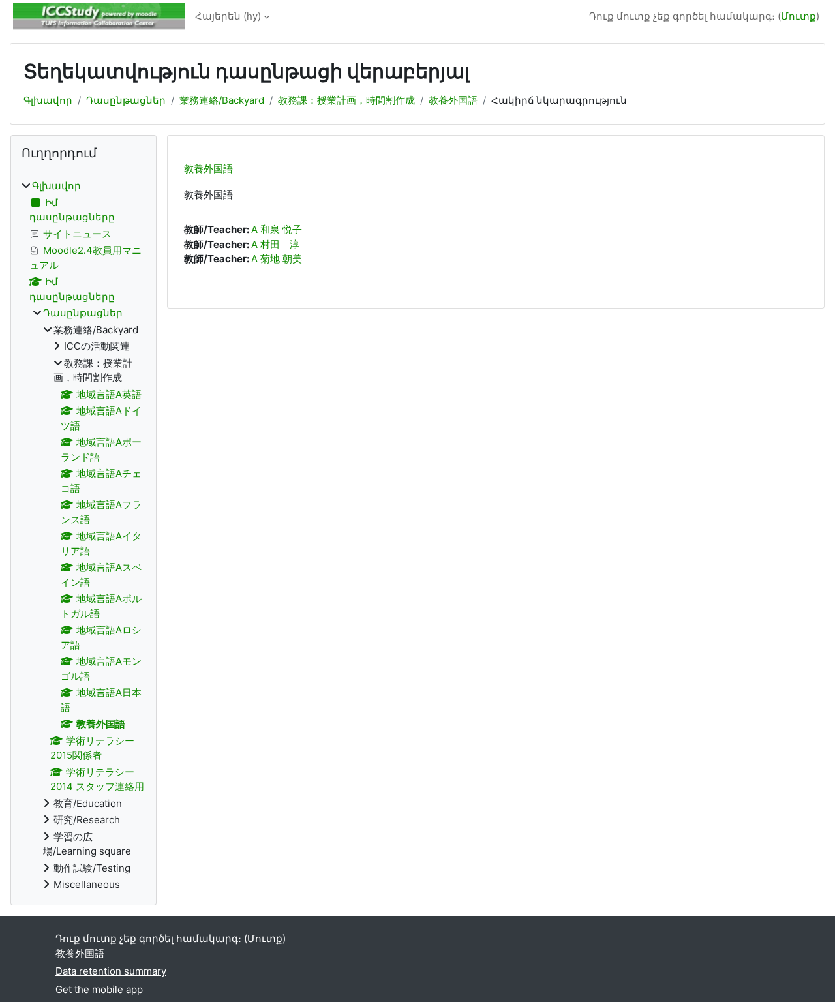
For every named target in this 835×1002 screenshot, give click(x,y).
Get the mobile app (99, 989)
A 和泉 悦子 (276, 229)
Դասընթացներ (126, 100)
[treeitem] (83, 535)
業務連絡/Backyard (221, 100)
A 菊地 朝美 (276, 258)
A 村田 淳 (275, 244)
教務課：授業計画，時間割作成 (346, 100)
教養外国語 (453, 100)
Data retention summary (110, 971)
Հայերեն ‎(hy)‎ (228, 16)
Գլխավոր (47, 100)
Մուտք (798, 16)
